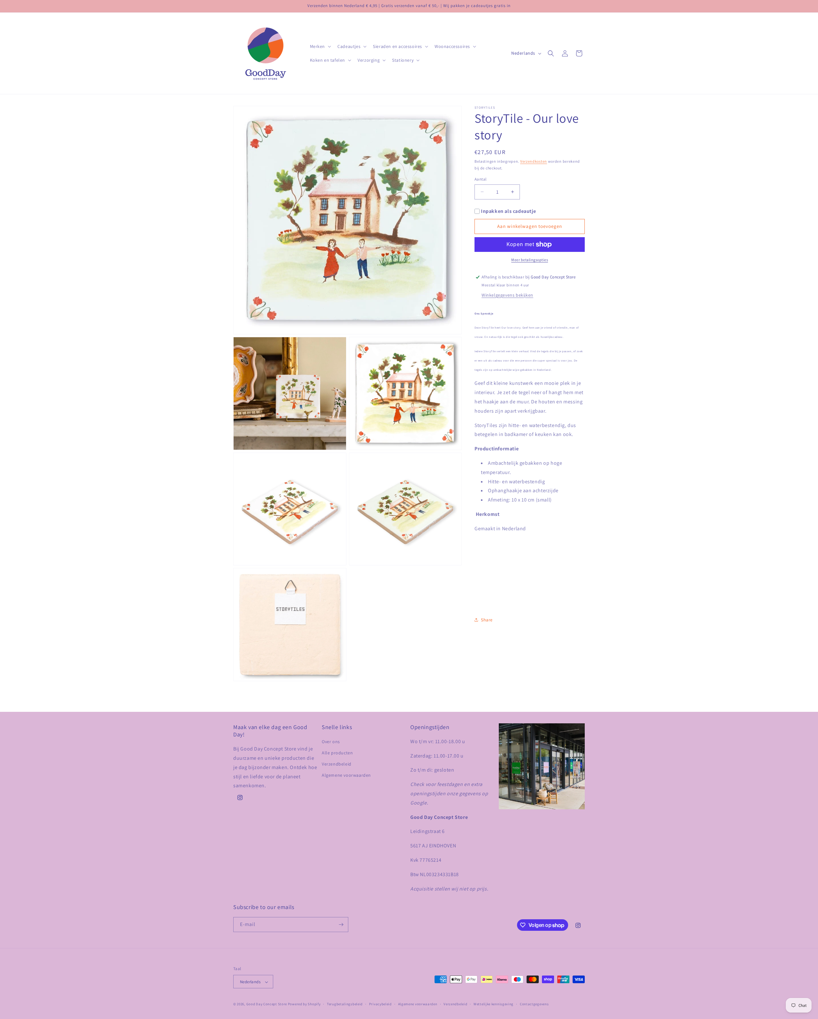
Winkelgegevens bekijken (507, 295)
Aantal (480, 179)
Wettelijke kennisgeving (493, 1004)
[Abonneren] (341, 924)
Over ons (331, 741)
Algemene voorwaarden (346, 775)
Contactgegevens (534, 1004)
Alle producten (337, 753)
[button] (320, 46)
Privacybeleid (380, 1004)
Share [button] (487, 620)
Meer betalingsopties (529, 259)
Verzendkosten (533, 161)
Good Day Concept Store (266, 1004)
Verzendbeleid (336, 764)
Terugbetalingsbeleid (345, 1004)
